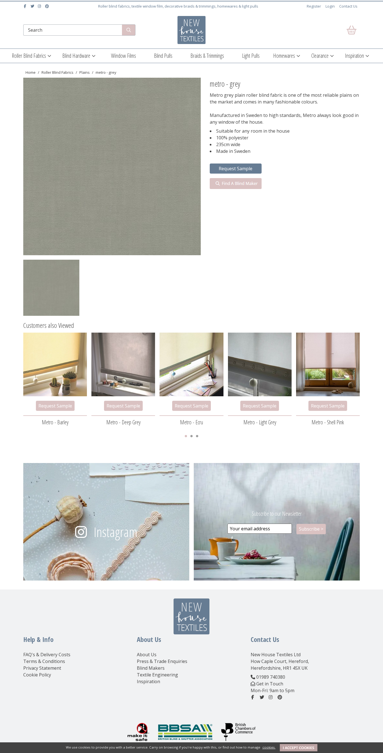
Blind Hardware (76, 55)
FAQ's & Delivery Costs (46, 654)
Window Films (123, 55)
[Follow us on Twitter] (33, 6)
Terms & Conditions (44, 661)
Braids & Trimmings (207, 55)
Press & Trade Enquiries (162, 661)
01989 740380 (270, 677)
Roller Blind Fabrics (29, 55)
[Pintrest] (47, 6)
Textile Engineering (157, 675)
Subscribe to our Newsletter (277, 513)
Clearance (320, 55)
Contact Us (348, 6)
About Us (146, 654)
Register (314, 6)
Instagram (115, 532)
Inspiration (354, 55)
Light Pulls (251, 55)
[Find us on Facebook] (25, 6)
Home (31, 72)
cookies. (269, 747)
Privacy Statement (42, 668)
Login (330, 6)
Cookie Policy (37, 675)
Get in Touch (269, 684)
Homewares (284, 55)
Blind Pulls (163, 55)
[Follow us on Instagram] (40, 6)
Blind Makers (151, 668)
